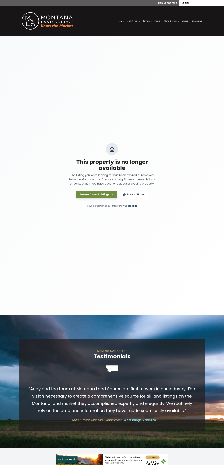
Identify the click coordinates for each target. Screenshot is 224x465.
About (185, 21)
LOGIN (185, 3)
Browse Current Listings (94, 194)
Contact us (197, 21)
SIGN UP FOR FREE (167, 3)
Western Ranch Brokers (127, 405)
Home (121, 21)
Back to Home (135, 194)
